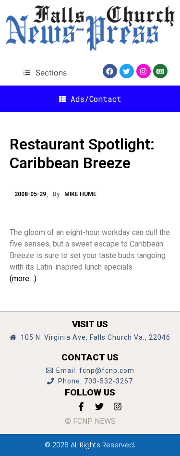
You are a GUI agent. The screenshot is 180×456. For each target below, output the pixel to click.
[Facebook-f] (81, 406)
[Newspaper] (160, 71)
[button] (45, 72)
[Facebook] (110, 71)
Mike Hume (80, 194)
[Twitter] (127, 71)
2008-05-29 (30, 194)
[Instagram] (143, 71)
